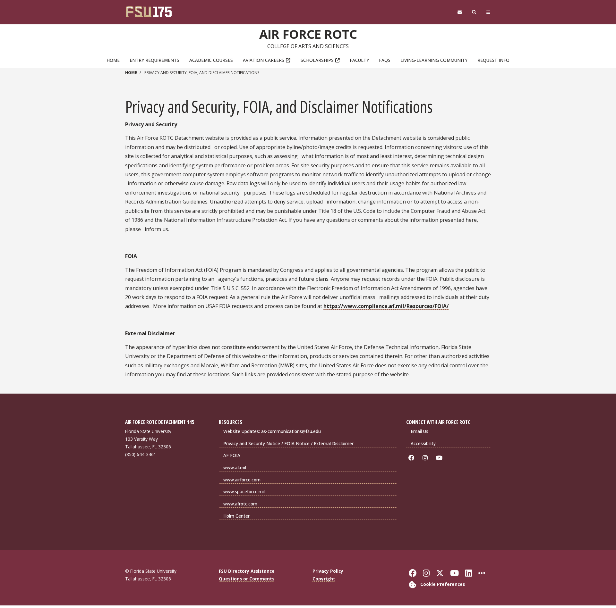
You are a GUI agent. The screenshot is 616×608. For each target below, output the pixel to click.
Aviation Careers (263, 60)
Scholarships (317, 60)
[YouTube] (440, 458)
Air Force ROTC (308, 34)
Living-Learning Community (433, 60)
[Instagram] (426, 458)
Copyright (323, 579)
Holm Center (236, 516)
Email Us (419, 431)
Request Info (493, 60)
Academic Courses (211, 60)
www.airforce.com (242, 480)
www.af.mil (234, 467)
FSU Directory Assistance (247, 571)
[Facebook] (412, 458)
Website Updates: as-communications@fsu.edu (272, 431)
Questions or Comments (246, 579)
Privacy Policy (327, 571)
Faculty (359, 60)
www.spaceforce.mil (244, 491)
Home (113, 60)
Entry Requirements (154, 60)
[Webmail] (459, 12)
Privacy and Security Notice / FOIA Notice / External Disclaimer (288, 443)
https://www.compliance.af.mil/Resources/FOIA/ (386, 306)
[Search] (474, 12)
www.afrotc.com (240, 504)
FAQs (384, 60)
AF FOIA (231, 455)
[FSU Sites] (488, 12)
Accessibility (423, 443)
